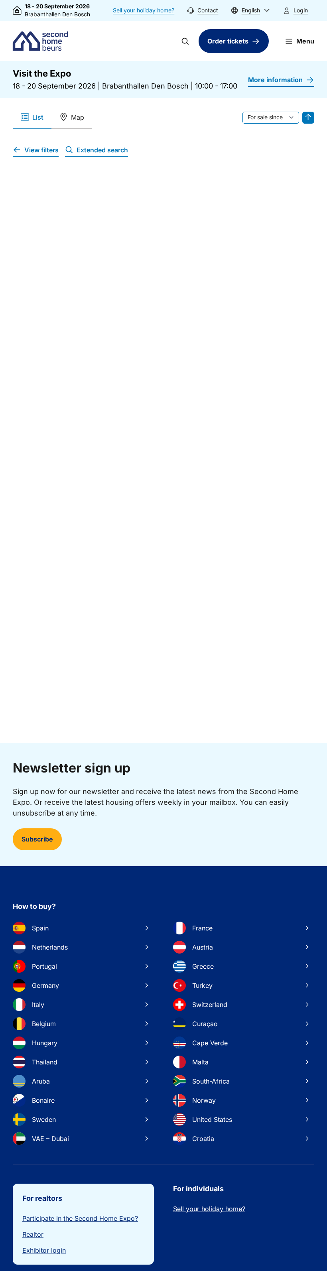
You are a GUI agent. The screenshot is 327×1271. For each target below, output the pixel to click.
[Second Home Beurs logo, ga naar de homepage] (42, 41)
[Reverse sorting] (308, 118)
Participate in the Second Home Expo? (80, 1218)
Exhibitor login (44, 1250)
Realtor (32, 1234)
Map (77, 117)
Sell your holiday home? (143, 10)
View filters (41, 150)
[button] (250, 10)
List (37, 117)
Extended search (102, 150)
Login (301, 10)
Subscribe (37, 839)
